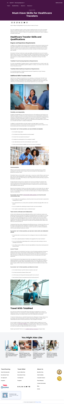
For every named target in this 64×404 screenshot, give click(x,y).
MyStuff (11, 2)
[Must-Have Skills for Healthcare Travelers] (19, 23)
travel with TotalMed (22, 323)
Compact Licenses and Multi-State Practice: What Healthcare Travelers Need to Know (39, 356)
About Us (23, 5)
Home (11, 25)
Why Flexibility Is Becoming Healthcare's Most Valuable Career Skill (12, 355)
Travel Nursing (5, 369)
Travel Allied (21, 369)
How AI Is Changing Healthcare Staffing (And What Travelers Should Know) (52, 355)
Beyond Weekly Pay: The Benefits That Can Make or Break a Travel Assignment (25, 355)
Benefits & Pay (15, 5)
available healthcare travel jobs (31, 328)
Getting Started (20, 25)
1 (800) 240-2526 (59, 2)
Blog (15, 25)
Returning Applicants (19, 2)
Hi (7, 2)
